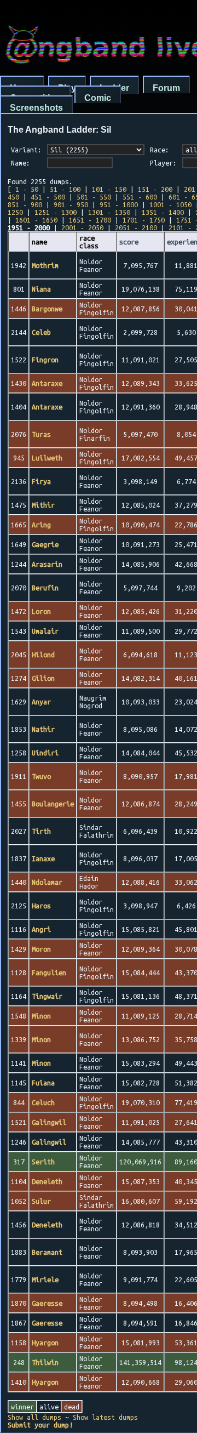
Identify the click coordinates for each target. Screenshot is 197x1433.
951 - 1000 (119, 204)
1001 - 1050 (170, 204)
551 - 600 (140, 197)
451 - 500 (48, 197)
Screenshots (36, 107)
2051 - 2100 (136, 227)
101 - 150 (109, 189)
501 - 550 (94, 197)
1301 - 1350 (109, 212)
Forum (166, 88)
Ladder (114, 88)
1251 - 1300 (55, 212)
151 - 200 (155, 189)
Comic (97, 98)
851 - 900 (25, 204)
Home (22, 88)
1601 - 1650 (36, 220)
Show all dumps (34, 1417)
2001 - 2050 (82, 227)
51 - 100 (65, 189)
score (128, 242)
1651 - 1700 (90, 220)
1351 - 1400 (163, 212)
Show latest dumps (105, 1417)
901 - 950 (71, 204)
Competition (35, 98)
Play (67, 88)
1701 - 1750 (144, 220)
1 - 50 (26, 189)
